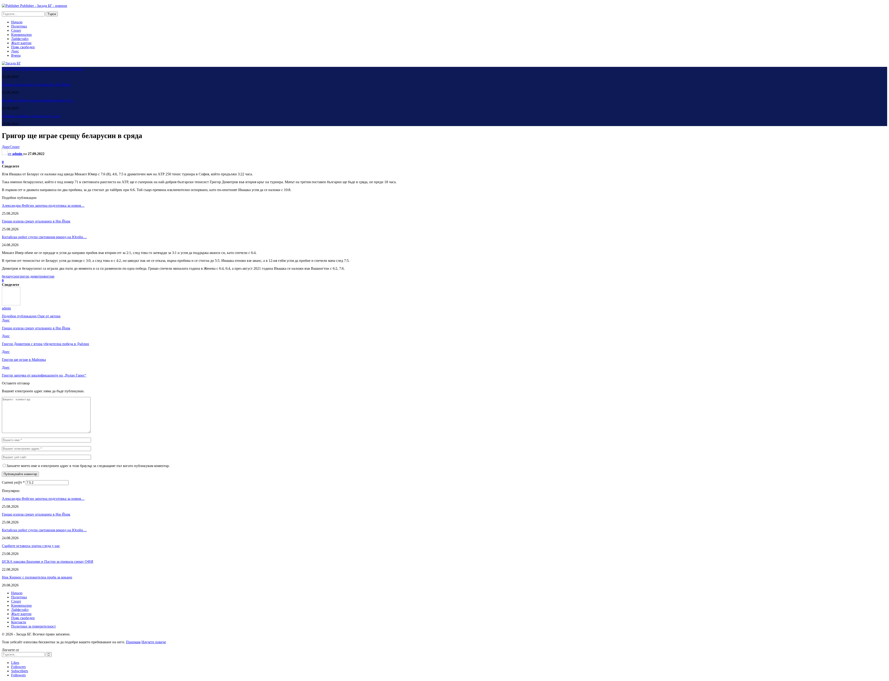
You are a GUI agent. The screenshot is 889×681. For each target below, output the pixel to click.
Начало (16, 22)
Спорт (16, 30)
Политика (19, 26)
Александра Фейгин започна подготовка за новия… (43, 69)
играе (50, 276)
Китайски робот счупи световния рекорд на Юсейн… (44, 237)
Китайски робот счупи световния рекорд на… (38, 100)
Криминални (21, 35)
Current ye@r (13, 482)
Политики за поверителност (33, 626)
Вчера (16, 55)
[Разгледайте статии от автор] (11, 304)
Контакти (18, 622)
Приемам (133, 642)
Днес (15, 51)
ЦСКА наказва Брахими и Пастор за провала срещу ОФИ (47, 561)
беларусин (10, 276)
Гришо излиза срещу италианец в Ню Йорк (36, 85)
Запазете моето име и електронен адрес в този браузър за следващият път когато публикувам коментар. (88, 466)
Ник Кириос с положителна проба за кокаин (37, 577)
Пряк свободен (23, 47)
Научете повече (153, 642)
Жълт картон (21, 43)
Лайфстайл (19, 39)
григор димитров (32, 276)
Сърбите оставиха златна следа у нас (31, 116)
